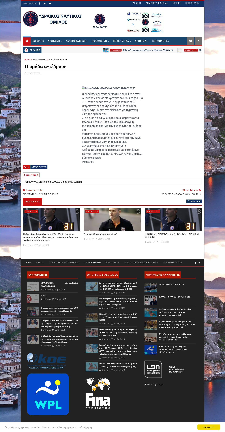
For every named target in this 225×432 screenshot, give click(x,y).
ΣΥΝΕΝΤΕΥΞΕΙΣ (39, 59)
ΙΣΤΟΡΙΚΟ (38, 41)
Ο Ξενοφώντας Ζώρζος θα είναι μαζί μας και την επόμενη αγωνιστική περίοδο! (175, 312)
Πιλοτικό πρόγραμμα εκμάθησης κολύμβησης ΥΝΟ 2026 (134, 50)
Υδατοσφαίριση (92, 262)
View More (196, 201)
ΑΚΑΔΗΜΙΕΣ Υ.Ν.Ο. (172, 262)
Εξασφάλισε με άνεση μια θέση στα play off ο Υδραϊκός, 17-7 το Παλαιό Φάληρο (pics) (118, 317)
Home (27, 59)
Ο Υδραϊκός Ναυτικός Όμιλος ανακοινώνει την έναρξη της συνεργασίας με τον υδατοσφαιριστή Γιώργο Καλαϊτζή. (59, 323)
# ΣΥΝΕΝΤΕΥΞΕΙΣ (39, 167)
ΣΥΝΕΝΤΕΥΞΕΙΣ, (34, 73)
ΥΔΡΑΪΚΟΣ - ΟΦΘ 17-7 (171, 284)
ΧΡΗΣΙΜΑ (140, 41)
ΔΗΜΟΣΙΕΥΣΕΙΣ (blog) (157, 3)
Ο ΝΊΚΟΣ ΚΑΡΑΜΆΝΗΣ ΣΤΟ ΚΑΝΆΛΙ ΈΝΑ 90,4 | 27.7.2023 (172, 235)
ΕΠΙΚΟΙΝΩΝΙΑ (192, 3)
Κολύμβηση (112, 262)
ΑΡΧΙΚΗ (137, 3)
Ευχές (43, 295)
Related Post (32, 201)
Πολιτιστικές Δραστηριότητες (141, 262)
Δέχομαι (208, 427)
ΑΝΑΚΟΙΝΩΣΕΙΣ (177, 50)
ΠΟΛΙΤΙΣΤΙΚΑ (121, 41)
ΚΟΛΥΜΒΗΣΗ (99, 41)
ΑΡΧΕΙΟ (176, 3)
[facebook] (39, 3)
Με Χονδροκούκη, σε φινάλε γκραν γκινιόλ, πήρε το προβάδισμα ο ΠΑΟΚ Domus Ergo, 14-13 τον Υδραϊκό (118, 301)
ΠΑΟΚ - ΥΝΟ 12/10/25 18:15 (175, 297)
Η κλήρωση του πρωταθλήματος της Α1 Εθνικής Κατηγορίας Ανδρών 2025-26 (176, 337)
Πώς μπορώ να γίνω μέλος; (64, 262)
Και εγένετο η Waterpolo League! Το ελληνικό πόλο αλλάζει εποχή (173, 349)
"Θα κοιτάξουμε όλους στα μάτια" (100, 234)
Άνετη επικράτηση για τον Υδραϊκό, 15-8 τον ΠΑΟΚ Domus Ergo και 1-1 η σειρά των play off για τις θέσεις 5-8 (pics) (118, 286)
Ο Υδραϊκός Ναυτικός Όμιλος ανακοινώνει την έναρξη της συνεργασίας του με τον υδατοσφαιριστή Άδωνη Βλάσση (59, 339)
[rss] (50, 3)
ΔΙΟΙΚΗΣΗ (54, 41)
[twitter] (44, 3)
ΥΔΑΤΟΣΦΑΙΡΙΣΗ (76, 41)
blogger (161, 384)
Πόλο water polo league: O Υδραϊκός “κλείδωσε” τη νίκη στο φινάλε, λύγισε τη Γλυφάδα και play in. (118, 332)
